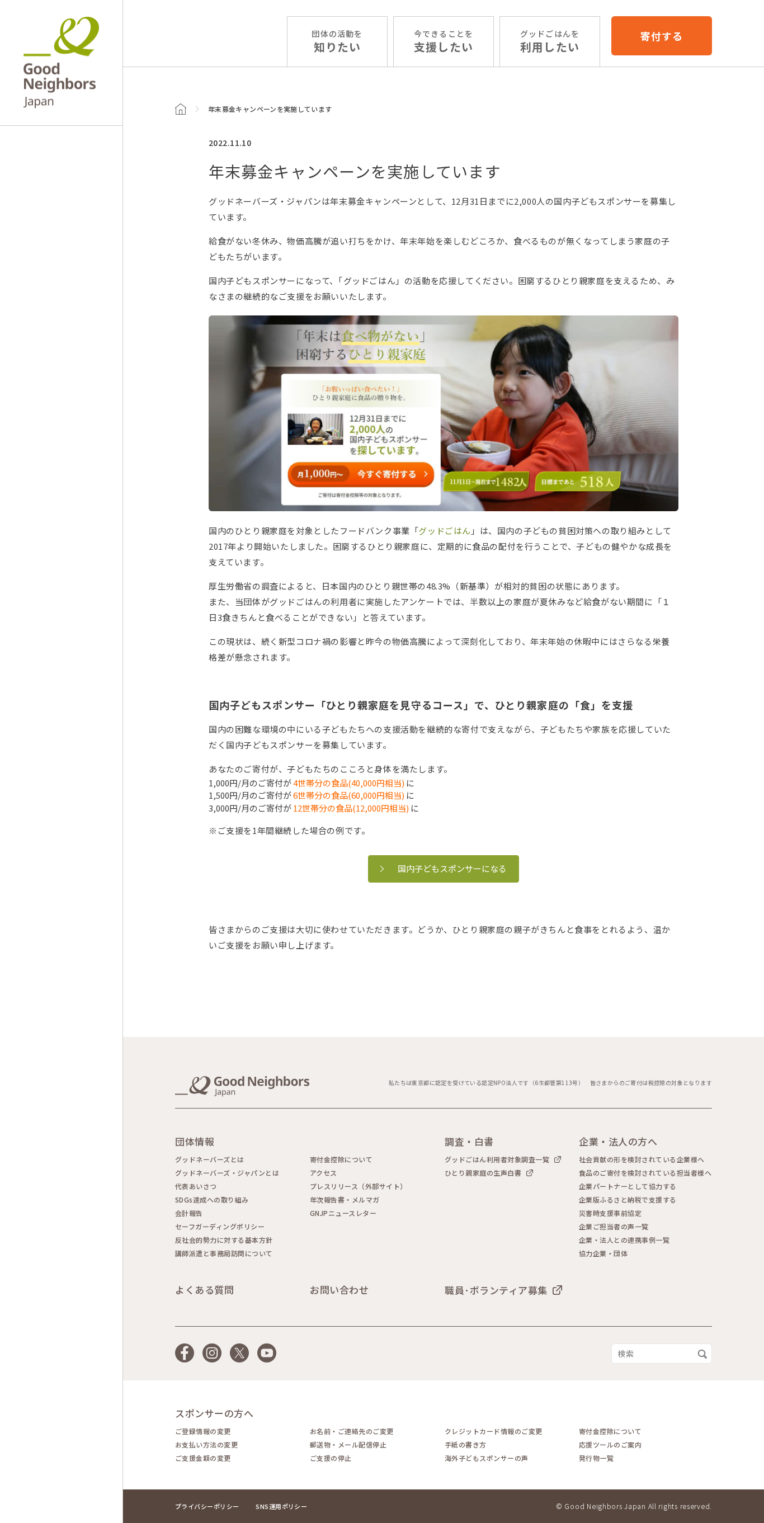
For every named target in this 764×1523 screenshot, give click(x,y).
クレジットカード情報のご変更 (494, 1431)
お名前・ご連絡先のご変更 (352, 1431)
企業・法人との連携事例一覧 (624, 1240)
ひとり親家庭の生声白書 (483, 1172)
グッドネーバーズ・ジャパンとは (227, 1173)
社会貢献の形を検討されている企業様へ (642, 1159)
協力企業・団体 (603, 1253)
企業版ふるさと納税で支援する (628, 1199)
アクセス (323, 1173)
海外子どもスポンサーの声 (487, 1458)
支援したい (443, 41)
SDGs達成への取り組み (212, 1199)
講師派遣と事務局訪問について (224, 1253)
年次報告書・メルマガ (345, 1199)
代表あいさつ (196, 1186)
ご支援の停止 (331, 1458)
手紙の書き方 (466, 1444)
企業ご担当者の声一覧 (614, 1226)
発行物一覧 (596, 1458)
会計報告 (189, 1213)
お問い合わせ (339, 1289)
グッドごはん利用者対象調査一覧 (497, 1159)
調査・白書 (469, 1141)
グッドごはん (444, 530)
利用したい (549, 41)
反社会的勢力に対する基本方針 (224, 1240)
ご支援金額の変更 (203, 1458)
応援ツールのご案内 (610, 1444)
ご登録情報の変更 (203, 1431)
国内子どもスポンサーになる (452, 868)
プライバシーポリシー (207, 1506)
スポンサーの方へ (214, 1413)
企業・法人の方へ (618, 1141)
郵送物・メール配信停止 (348, 1444)
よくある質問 (204, 1289)
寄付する (661, 36)
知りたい (337, 41)
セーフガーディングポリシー (220, 1226)
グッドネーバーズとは (209, 1159)
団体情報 (194, 1141)
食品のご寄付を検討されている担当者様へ (645, 1173)
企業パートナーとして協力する (628, 1186)
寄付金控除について (341, 1159)
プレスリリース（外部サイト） (358, 1186)
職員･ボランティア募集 (496, 1290)
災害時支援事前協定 (610, 1213)
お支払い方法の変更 (206, 1444)
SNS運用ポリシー (281, 1506)
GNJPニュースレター (343, 1213)
